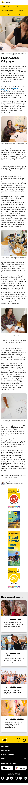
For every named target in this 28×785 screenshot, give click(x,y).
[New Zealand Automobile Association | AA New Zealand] (5, 2)
